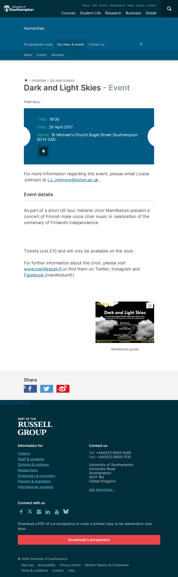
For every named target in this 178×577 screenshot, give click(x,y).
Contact (152, 5)
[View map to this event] (43, 151)
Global (151, 13)
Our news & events (70, 44)
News (130, 5)
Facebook (34, 275)
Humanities (34, 28)
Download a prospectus (89, 540)
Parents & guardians (34, 481)
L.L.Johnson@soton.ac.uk (74, 179)
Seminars (57, 55)
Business (133, 13)
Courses (68, 13)
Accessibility (47, 565)
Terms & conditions (34, 570)
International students (35, 487)
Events (140, 5)
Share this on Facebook (25, 387)
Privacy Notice (70, 565)
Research (113, 13)
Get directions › (102, 489)
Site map (27, 565)
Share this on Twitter (46, 389)
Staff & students (31, 459)
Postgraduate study (38, 44)
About (86, 5)
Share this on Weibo (62, 389)
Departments (117, 5)
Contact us (97, 44)
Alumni (103, 5)
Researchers (28, 470)
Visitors (24, 453)
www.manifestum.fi (43, 269)
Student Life (90, 13)
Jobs (71, 570)
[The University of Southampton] (19, 8)
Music (36, 101)
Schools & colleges (33, 464)
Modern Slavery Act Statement (107, 565)
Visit (94, 5)
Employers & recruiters (36, 476)
